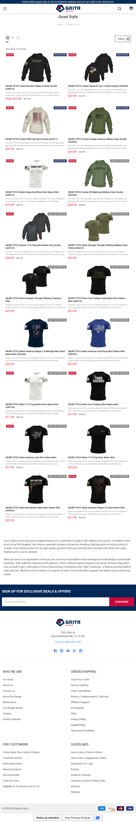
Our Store (8, 679)
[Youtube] (68, 651)
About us (8, 685)
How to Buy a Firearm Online (86, 752)
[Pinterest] (74, 651)
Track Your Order (80, 679)
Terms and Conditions (102, 731)
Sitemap (75, 792)
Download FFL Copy (82, 763)
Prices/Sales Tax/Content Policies (21, 752)
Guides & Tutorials (81, 775)
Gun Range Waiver (13, 707)
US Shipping (77, 707)
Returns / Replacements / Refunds (90, 696)
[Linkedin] (80, 651)
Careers (7, 713)
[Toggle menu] (5, 8)
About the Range (12, 696)
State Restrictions (12, 763)
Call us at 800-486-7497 (68, 641)
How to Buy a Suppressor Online (88, 758)
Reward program (12, 769)
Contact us (9, 690)
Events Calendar (12, 719)
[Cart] (131, 8)
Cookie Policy (102, 725)
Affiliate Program (80, 702)
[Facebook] (55, 651)
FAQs (74, 713)
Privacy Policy (102, 719)
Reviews (75, 786)
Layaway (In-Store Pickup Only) (88, 780)
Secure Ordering (79, 685)
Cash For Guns (11, 780)
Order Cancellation (81, 690)
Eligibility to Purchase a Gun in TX (21, 786)
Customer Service (12, 758)
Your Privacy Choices (77, 817)
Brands (75, 769)
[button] (7, 38)
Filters (121, 38)
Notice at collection (48, 817)
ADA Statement (11, 775)
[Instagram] (61, 651)
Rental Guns (9, 702)
